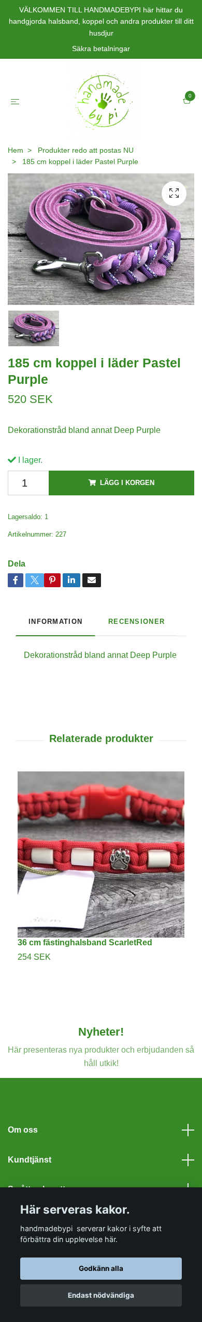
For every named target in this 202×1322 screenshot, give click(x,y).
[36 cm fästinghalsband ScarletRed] (101, 854)
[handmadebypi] (103, 101)
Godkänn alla (101, 1268)
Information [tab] (55, 621)
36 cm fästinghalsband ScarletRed (85, 942)
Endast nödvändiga (101, 1295)
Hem (15, 150)
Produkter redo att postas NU (86, 150)
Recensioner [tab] (136, 621)
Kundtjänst (29, 1159)
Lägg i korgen (127, 483)
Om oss (23, 1129)
